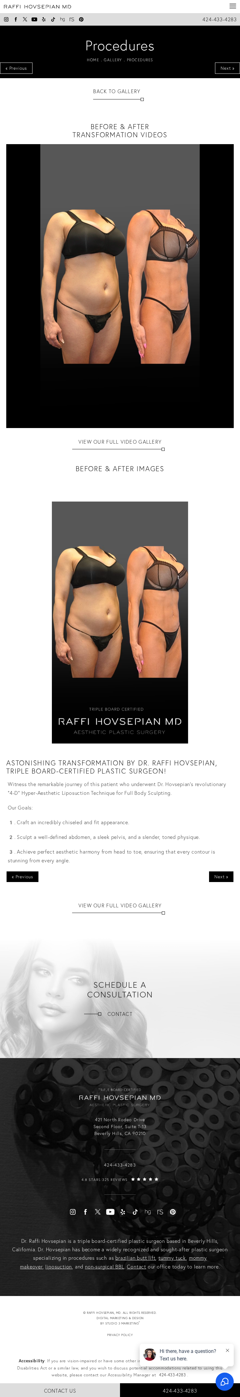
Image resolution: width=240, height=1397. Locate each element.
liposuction (58, 1266)
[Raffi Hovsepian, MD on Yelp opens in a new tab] (44, 19)
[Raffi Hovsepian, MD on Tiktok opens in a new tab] (53, 19)
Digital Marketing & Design (126, 1321)
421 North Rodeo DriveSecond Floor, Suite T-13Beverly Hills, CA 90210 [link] (120, 1127)
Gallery (113, 60)
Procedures (140, 60)
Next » (227, 68)
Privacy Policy (120, 1335)
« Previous (16, 68)
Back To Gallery (116, 91)
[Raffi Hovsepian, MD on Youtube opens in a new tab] (34, 19)
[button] (233, 6)
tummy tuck (172, 1258)
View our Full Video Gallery (120, 442)
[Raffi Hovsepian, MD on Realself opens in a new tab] (72, 19)
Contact (120, 1014)
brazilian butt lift (135, 1258)
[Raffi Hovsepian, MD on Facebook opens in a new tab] (15, 19)
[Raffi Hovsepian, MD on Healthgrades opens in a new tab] (62, 19)
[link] (120, 1186)
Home (93, 60)
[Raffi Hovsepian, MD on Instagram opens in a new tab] (6, 19)
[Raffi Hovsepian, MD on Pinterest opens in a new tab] (81, 19)
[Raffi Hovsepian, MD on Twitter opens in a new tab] (25, 19)
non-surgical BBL (104, 1266)
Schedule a (120, 990)
